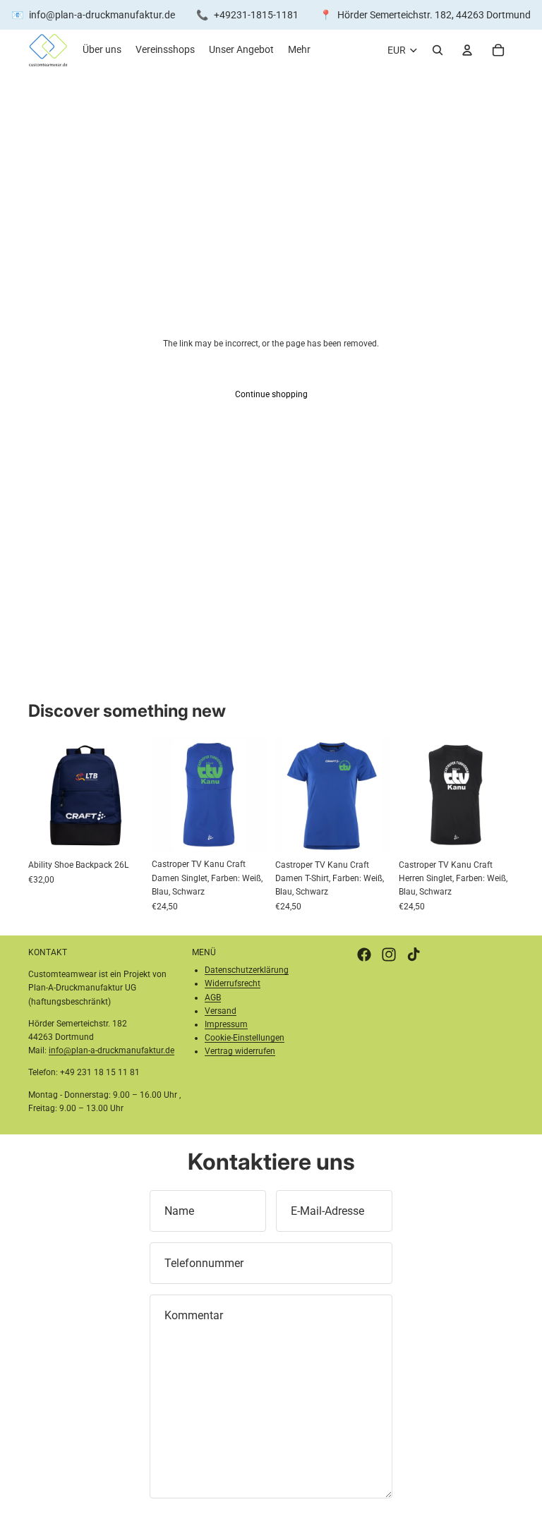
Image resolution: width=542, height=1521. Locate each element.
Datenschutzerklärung (247, 970)
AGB (213, 997)
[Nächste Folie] (251, 795)
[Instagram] (388, 954)
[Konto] (467, 50)
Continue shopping (271, 394)
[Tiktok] (413, 954)
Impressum (226, 1024)
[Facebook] (364, 954)
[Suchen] (437, 50)
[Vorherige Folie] (167, 795)
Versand (220, 1011)
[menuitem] (299, 50)
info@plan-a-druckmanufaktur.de (102, 14)
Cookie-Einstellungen (244, 1038)
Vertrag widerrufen (240, 1051)
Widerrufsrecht (232, 983)
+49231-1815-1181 (256, 14)
